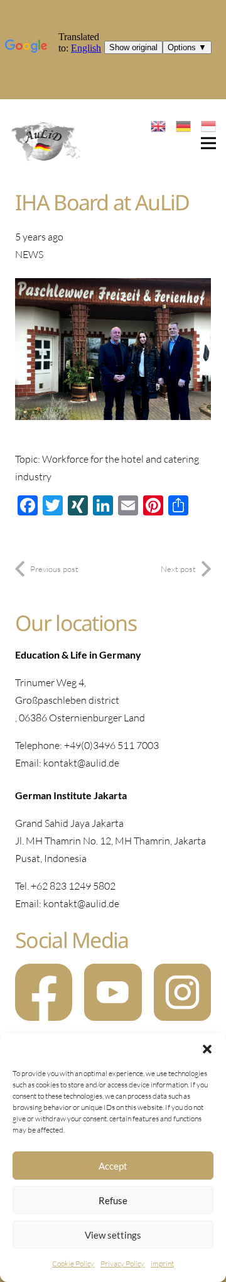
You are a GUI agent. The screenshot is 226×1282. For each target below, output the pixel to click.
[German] (183, 125)
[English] (158, 125)
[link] (46, 143)
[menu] (208, 143)
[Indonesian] (208, 125)
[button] (207, 1049)
